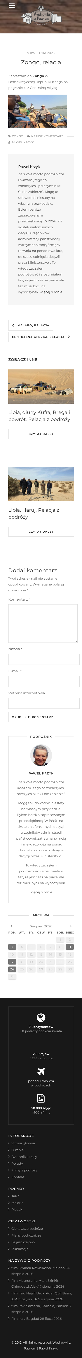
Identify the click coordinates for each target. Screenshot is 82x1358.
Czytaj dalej (41, 434)
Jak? (15, 1196)
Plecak (16, 1209)
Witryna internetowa (26, 693)
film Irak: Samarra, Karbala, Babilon (39, 1306)
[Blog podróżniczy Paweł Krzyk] (41, 24)
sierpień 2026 (41, 926)
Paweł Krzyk (23, 142)
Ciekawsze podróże (27, 1228)
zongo (17, 136)
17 (12, 962)
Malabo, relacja (31, 325)
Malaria (17, 1203)
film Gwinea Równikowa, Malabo (38, 1268)
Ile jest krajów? (23, 1242)
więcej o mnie (51, 292)
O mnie (17, 1150)
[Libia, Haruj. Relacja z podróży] (41, 484)
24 (12, 969)
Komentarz (19, 599)
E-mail (14, 671)
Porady (17, 1163)
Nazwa (15, 649)
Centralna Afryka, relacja (40, 337)
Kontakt (17, 1177)
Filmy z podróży (24, 1170)
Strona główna (23, 1143)
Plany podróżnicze (26, 1235)
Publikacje (19, 1249)
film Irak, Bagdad (25, 1318)
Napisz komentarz (47, 136)
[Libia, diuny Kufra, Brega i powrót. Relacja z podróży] (41, 386)
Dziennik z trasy (24, 1157)
